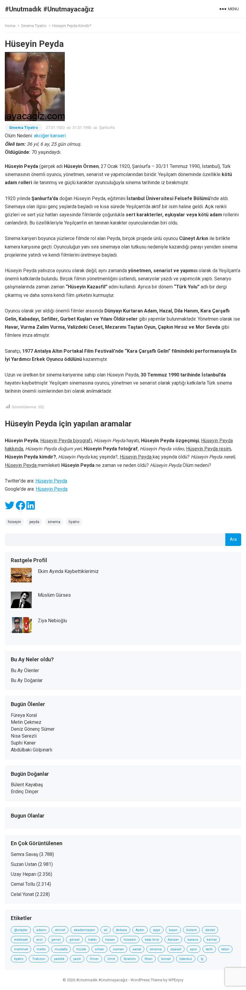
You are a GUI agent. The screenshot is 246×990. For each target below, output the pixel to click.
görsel (74, 940)
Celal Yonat (22, 894)
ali (105, 930)
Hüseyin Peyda (51, 481)
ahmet (60, 930)
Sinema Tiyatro (33, 25)
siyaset (175, 949)
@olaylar (21, 930)
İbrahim (130, 959)
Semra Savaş (24, 854)
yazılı (77, 959)
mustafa (61, 949)
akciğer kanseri (50, 136)
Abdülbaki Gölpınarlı (31, 750)
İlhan (148, 959)
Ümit (111, 959)
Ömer (94, 959)
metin (41, 949)
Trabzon (38, 959)
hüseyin (14, 522)
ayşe (156, 930)
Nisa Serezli (24, 736)
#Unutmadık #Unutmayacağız (49, 9)
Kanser (173, 940)
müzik (81, 949)
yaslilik (59, 959)
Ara (233, 539)
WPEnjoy (175, 980)
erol (39, 940)
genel (56, 940)
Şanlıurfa (107, 127)
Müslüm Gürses (54, 595)
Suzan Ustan (24, 864)
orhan (99, 949)
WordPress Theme (146, 980)
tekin (225, 949)
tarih (209, 949)
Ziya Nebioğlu (52, 620)
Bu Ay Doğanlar (27, 680)
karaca (193, 940)
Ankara (121, 930)
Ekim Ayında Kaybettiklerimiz (68, 571)
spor (193, 949)
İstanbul (185, 959)
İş (202, 959)
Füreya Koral (24, 715)
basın (173, 930)
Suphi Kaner (23, 743)
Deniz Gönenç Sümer (33, 729)
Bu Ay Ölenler (25, 670)
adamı (41, 930)
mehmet (21, 949)
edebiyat (21, 940)
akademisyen (84, 930)
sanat (137, 949)
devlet (210, 930)
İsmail (166, 959)
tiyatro (74, 522)
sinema (54, 522)
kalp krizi (152, 940)
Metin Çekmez (26, 722)
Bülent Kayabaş (27, 784)
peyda (34, 522)
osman (118, 949)
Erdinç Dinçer (24, 791)
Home (10, 25)
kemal (212, 940)
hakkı (92, 940)
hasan (110, 940)
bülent (191, 930)
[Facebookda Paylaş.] (20, 507)
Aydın (140, 930)
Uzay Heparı (23, 874)
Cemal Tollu (23, 884)
